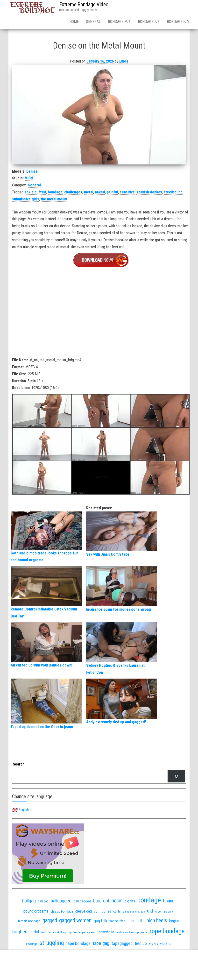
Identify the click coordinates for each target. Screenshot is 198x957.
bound (169, 901)
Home (74, 21)
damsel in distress (134, 911)
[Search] (176, 776)
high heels (157, 920)
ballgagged (61, 901)
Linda (123, 61)
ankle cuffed (35, 192)
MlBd (29, 178)
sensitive (127, 192)
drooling (168, 911)
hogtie (174, 920)
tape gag (101, 943)
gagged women (75, 920)
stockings (31, 944)
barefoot (101, 901)
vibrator (166, 943)
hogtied (19, 932)
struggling (52, 942)
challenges (73, 192)
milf (43, 932)
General (93, 21)
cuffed (106, 911)
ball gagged (82, 901)
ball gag (43, 901)
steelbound (173, 192)
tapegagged (122, 943)
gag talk (100, 920)
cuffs (117, 911)
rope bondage (166, 931)
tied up (141, 943)
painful (112, 192)
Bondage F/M (178, 21)
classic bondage (61, 911)
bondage (55, 192)
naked (100, 192)
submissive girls (25, 199)
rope (144, 932)
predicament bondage (127, 932)
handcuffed (117, 921)
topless (153, 944)
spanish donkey (149, 192)
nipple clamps (76, 932)
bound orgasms (35, 911)
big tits (130, 901)
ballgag (29, 901)
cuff (97, 911)
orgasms (92, 932)
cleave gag (83, 911)
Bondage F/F (149, 21)
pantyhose (106, 932)
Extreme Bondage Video (83, 4)
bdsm (117, 901)
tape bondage (78, 943)
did (150, 911)
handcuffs (135, 920)
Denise (32, 171)
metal (88, 192)
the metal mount (54, 199)
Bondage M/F (119, 21)
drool (158, 911)
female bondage (29, 921)
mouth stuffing (57, 932)
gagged (49, 920)
